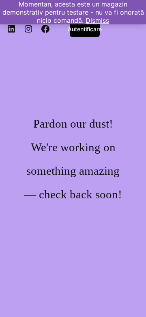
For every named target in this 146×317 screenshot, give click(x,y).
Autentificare (85, 29)
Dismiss (97, 20)
